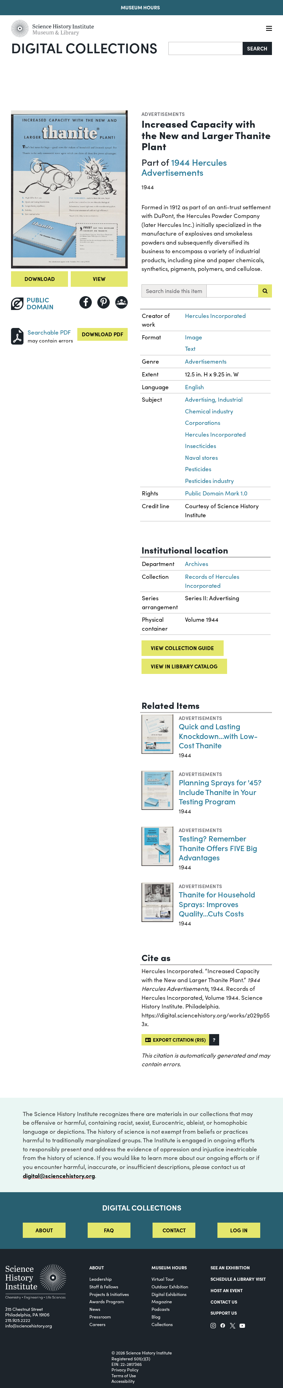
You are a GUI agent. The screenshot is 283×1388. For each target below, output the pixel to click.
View (99, 278)
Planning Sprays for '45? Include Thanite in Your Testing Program (220, 791)
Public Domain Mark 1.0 (216, 493)
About (44, 1230)
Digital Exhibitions (169, 1294)
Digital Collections (84, 47)
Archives (196, 564)
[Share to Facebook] (85, 302)
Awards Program (106, 1301)
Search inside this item (174, 290)
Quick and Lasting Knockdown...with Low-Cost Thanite (218, 735)
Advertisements (163, 113)
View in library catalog (184, 666)
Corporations (202, 423)
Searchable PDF (49, 332)
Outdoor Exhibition (170, 1286)
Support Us (224, 1313)
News (94, 1309)
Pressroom (100, 1316)
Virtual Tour (163, 1279)
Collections (162, 1324)
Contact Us (224, 1302)
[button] (214, 1039)
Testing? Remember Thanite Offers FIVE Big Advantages (218, 847)
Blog (156, 1316)
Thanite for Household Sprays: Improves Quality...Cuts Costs (217, 904)
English (194, 387)
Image (193, 337)
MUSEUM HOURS (169, 1267)
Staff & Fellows (103, 1286)
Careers (97, 1324)
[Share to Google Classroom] (121, 302)
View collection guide (182, 647)
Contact (174, 1230)
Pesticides (198, 469)
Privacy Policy (124, 1369)
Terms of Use (123, 1375)
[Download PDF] (17, 335)
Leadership (100, 1279)
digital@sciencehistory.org (59, 1175)
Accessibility (123, 1381)
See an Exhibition (230, 1267)
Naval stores (201, 458)
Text (190, 349)
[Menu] (269, 28)
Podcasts (161, 1309)
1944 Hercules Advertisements (184, 167)
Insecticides (200, 446)
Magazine (162, 1301)
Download (40, 278)
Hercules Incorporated (215, 316)
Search (257, 48)
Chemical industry (209, 411)
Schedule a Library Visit (238, 1279)
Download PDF (102, 334)
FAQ (109, 1230)
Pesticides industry (209, 481)
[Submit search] (265, 291)
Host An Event (227, 1290)
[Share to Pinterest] (103, 302)
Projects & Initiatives (109, 1294)
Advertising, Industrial (214, 399)
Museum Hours (140, 7)
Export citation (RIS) (178, 1039)
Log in (238, 1230)
